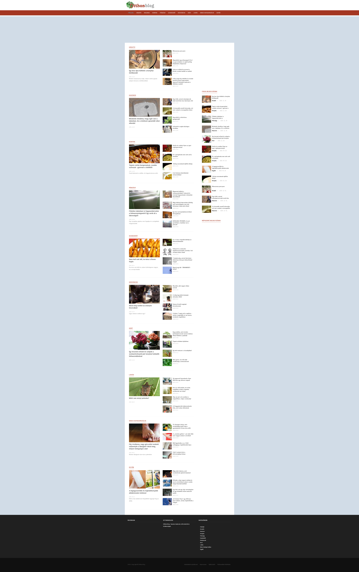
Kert (189, 13)
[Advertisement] (179, 29)
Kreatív (138, 13)
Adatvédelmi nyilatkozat (191, 564)
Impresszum (203, 564)
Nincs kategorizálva (207, 13)
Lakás (196, 13)
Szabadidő (171, 13)
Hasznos (147, 13)
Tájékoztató (212, 564)
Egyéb (218, 13)
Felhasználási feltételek (223, 564)
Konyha (154, 13)
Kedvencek (181, 13)
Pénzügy (162, 13)
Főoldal (131, 13)
